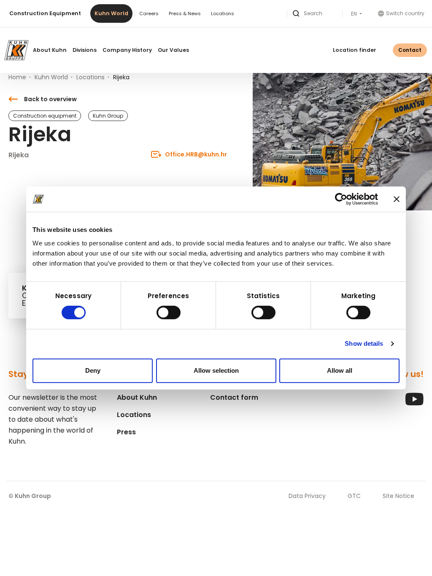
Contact (409, 50)
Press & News (185, 13)
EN (354, 13)
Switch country (405, 13)
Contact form (234, 397)
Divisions (85, 50)
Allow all (339, 370)
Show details (364, 343)
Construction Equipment (45, 13)
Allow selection (216, 370)
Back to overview (50, 99)
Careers (149, 13)
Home (17, 77)
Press (126, 432)
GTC (354, 496)
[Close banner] (397, 199)
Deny (92, 370)
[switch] (169, 312)
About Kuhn (50, 50)
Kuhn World (111, 13)
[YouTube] (414, 403)
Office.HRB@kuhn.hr (196, 154)
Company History (127, 50)
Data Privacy (307, 496)
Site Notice (398, 496)
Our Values (173, 50)
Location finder (354, 50)
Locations (222, 13)
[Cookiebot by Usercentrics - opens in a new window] (341, 199)
